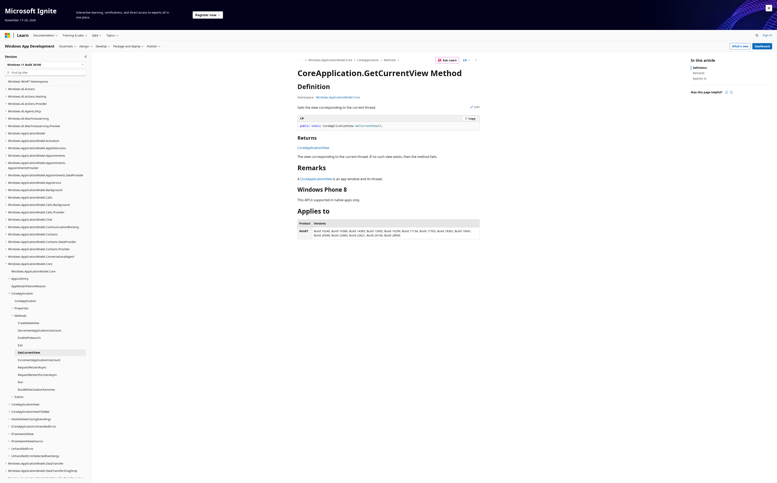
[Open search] (757, 35)
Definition (700, 68)
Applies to (699, 78)
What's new (740, 46)
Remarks (699, 73)
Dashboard (762, 46)
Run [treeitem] (20, 382)
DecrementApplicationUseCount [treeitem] (39, 330)
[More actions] (476, 60)
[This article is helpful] (726, 92)
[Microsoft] (7, 35)
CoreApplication (368, 60)
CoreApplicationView (313, 148)
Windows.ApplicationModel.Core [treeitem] (33, 271)
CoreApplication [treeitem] (25, 301)
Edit (477, 107)
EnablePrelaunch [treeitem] (29, 338)
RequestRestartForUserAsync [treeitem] (37, 375)
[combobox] (45, 65)
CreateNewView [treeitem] (28, 323)
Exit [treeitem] (20, 345)
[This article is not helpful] (731, 92)
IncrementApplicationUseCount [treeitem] (39, 360)
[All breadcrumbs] (301, 60)
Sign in (767, 35)
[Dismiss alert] (769, 8)
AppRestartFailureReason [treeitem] (28, 286)
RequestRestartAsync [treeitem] (32, 367)
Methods (390, 60)
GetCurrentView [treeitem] (29, 352)
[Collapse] (85, 56)
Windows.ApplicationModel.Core (330, 60)
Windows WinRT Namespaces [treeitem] (28, 81)
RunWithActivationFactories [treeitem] (36, 390)
